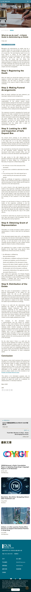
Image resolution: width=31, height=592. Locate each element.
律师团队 (12, 30)
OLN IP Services (20, 562)
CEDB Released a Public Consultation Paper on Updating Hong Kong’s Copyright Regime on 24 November (15, 467)
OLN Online (19, 565)
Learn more (10, 587)
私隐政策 (18, 569)
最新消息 (6, 30)
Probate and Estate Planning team (10, 372)
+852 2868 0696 (6, 1)
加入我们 (18, 559)
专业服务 (4, 562)
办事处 (4, 572)
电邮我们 (16, 553)
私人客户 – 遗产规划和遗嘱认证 (8, 44)
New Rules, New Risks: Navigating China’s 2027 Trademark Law (15, 497)
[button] (28, 1)
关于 (3, 559)
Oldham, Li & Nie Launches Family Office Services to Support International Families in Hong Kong (15, 528)
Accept (15, 589)
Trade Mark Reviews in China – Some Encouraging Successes (18, 433)
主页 (2, 30)
